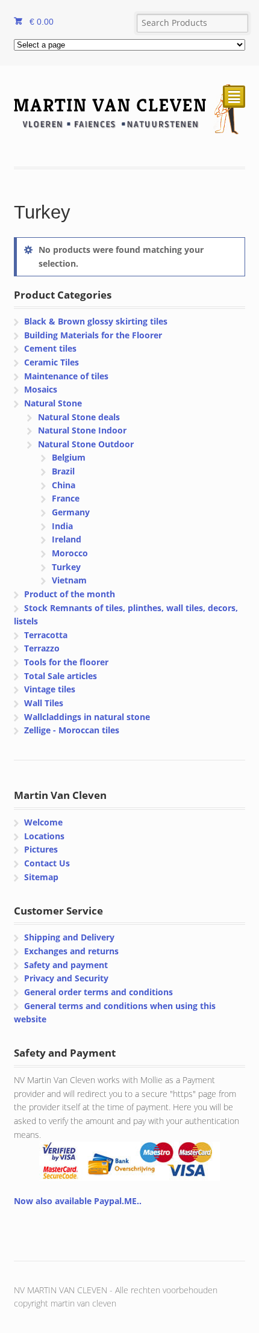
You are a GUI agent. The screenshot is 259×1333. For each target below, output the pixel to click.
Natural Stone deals (79, 417)
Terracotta (45, 635)
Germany (71, 512)
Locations (44, 836)
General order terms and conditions (98, 992)
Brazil (63, 471)
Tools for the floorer (66, 662)
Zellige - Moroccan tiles (71, 730)
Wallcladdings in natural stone (87, 716)
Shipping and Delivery (69, 937)
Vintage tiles (49, 689)
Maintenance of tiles (66, 376)
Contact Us (47, 863)
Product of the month (69, 594)
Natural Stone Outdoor (86, 444)
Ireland (66, 539)
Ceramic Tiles (51, 362)
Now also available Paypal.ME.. (78, 1201)
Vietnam (69, 580)
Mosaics (40, 389)
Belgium (69, 457)
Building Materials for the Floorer (93, 335)
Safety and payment (66, 965)
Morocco (70, 553)
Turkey (66, 567)
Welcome (43, 822)
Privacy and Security (66, 978)
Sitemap (41, 877)
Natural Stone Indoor (82, 430)
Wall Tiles (43, 703)
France (66, 498)
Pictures (41, 849)
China (63, 485)
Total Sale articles (60, 676)
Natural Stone (53, 403)
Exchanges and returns (71, 951)
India (62, 526)
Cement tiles (50, 348)
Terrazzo (42, 648)
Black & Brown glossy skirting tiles (95, 321)
